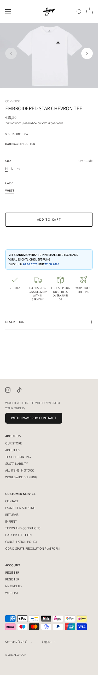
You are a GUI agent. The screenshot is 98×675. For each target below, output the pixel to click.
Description (14, 322)
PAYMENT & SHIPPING (20, 508)
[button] (11, 53)
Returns (12, 514)
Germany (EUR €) (16, 641)
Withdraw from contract (33, 418)
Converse (13, 101)
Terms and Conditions (23, 528)
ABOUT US (12, 450)
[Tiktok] (19, 389)
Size (49, 161)
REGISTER (12, 572)
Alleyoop (20, 655)
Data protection (18, 535)
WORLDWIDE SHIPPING (21, 477)
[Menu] (8, 11)
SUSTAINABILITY (16, 463)
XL (18, 168)
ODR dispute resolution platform (32, 548)
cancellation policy (21, 542)
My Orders (13, 586)
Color (9, 183)
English (46, 641)
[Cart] (89, 12)
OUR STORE (13, 443)
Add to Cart (49, 219)
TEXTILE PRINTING (18, 457)
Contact (12, 501)
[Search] (79, 12)
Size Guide (85, 161)
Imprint (11, 521)
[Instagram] (7, 389)
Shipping (27, 123)
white (9, 191)
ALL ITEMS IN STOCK (19, 470)
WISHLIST (12, 593)
